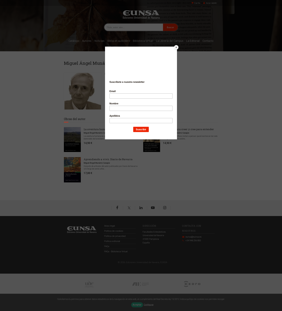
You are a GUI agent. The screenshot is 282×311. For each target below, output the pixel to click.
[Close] (176, 47)
